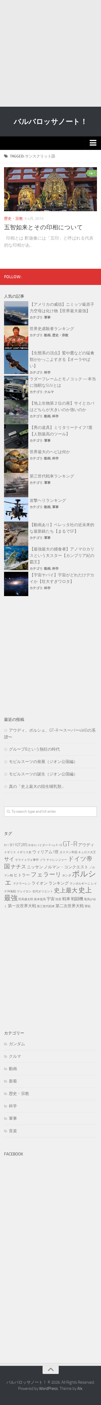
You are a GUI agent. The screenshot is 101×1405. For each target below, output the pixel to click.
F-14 (52, 845)
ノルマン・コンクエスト (66, 867)
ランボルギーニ (79, 883)
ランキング (58, 883)
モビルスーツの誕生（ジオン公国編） (43, 774)
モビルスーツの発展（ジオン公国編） (43, 761)
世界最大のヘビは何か (50, 451)
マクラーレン (22, 883)
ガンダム (17, 1043)
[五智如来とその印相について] (50, 189)
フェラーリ (46, 874)
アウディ (86, 844)
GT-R (70, 844)
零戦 (87, 906)
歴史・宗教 (13, 218)
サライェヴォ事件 (27, 860)
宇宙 (51, 898)
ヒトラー (22, 875)
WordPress (48, 1388)
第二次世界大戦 (69, 905)
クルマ (49, 392)
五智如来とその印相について (43, 227)
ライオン (40, 883)
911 (6, 845)
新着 (13, 1081)
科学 (47, 372)
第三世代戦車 (46, 906)
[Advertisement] (50, 53)
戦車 (66, 898)
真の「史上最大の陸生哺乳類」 (37, 786)
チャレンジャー (56, 860)
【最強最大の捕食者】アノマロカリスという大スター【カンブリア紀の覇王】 (62, 555)
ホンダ (66, 875)
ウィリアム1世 (45, 851)
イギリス (10, 852)
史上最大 (66, 890)
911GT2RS (18, 844)
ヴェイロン (24, 891)
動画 (47, 335)
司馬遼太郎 (25, 899)
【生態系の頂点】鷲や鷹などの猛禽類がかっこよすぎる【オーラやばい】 (62, 359)
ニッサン (35, 867)
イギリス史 (24, 852)
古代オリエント (42, 891)
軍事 (47, 317)
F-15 (59, 845)
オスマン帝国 (68, 852)
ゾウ (43, 860)
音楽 (13, 1130)
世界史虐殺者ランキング (52, 328)
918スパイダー (38, 845)
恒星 (58, 899)
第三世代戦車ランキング (52, 476)
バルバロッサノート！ (50, 121)
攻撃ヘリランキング (48, 500)
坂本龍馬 (40, 899)
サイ (9, 859)
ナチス (18, 866)
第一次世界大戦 (22, 905)
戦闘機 (77, 898)
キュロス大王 (87, 852)
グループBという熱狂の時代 (34, 749)
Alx (79, 1388)
